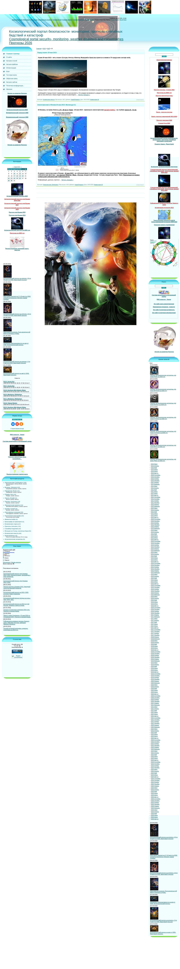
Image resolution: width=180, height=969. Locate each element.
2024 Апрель (155, 771)
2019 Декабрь (155, 679)
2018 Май (154, 644)
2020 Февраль (155, 683)
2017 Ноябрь (155, 633)
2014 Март (154, 552)
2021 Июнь (154, 712)
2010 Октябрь (155, 477)
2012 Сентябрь (155, 519)
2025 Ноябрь (155, 802)
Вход (121, 19)
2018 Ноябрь (155, 655)
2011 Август (154, 495)
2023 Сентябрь (155, 762)
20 (23, 176)
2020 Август (154, 694)
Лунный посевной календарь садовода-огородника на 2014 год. (15, 629)
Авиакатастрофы (10, 519)
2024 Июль (154, 775)
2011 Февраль (155, 484)
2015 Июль (154, 581)
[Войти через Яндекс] (17, 424)
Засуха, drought (10, 498)
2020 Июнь (154, 690)
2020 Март (154, 684)
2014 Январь (155, 548)
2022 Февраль (155, 727)
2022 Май (154, 732)
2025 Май (154, 791)
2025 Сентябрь (155, 799)
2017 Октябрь (155, 631)
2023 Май (154, 754)
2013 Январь (155, 526)
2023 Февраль (155, 749)
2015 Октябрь (155, 587)
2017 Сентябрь (155, 629)
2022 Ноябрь (155, 743)
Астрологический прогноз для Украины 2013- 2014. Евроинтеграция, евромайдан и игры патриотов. (16, 575)
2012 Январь (155, 504)
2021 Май (154, 710)
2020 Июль (154, 692)
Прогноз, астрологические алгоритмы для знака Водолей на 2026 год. (163, 389)
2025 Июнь (154, 793)
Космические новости (11, 533)
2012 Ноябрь (155, 523)
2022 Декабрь (155, 745)
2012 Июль (154, 515)
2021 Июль (154, 714)
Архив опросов (16, 562)
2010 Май (154, 467)
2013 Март (154, 530)
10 (14, 173)
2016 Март (154, 596)
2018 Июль (154, 648)
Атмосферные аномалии (12, 512)
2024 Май (154, 773)
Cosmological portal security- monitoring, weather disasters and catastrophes (66, 39)
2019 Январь (155, 659)
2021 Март (154, 707)
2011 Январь (155, 482)
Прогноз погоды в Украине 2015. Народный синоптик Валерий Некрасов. (16, 587)
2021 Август (154, 716)
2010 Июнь (154, 469)
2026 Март (154, 810)
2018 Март (154, 640)
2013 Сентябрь (155, 541)
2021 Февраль (155, 705)
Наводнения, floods (11, 491)
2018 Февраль (155, 639)
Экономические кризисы (12, 505)
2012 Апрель (155, 510)
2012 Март (154, 508)
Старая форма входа (17, 428)
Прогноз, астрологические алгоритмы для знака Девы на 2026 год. (163, 460)
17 (14, 176)
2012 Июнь (154, 513)
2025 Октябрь (155, 800)
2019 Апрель (155, 664)
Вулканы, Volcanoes (11, 487)
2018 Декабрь (155, 657)
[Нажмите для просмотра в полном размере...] (62, 87)
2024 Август (154, 776)
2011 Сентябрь (155, 497)
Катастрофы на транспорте (13, 521)
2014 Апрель (155, 554)
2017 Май (154, 622)
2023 (44, 48)
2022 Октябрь (155, 742)
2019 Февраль (155, 661)
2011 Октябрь (155, 499)
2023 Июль (154, 758)
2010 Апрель (155, 466)
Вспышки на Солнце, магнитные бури (16, 531)
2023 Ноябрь (155, 765)
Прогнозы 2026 (20, 43)
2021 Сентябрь (155, 718)
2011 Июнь (154, 491)
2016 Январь (155, 593)
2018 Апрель (155, 642)
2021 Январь (155, 703)
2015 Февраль (155, 572)
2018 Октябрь (155, 653)
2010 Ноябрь (155, 478)
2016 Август (154, 605)
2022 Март (154, 729)
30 (11, 180)
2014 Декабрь (155, 569)
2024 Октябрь (155, 780)
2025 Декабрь (155, 804)
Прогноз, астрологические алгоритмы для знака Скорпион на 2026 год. (163, 432)
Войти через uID (17, 419)
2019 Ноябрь (155, 677)
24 (14, 178)
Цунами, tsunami (10, 508)
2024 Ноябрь (155, 782)
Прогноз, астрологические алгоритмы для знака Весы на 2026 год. (163, 446)
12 (20, 173)
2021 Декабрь (155, 723)
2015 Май (154, 578)
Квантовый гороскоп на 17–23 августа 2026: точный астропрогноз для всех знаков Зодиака (17, 298)
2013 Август (154, 539)
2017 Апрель (155, 620)
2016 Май (154, 600)
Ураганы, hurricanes (11, 501)
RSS (125, 19)
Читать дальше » (84, 95)
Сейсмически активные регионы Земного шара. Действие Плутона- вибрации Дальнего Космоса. (16, 622)
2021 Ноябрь (155, 721)
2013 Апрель (155, 532)
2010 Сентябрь (155, 475)
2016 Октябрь (155, 609)
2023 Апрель (155, 753)
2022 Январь (155, 725)
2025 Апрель (155, 789)
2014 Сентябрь (155, 563)
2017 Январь (155, 615)
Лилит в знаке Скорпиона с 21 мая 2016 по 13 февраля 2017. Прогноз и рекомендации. (17, 616)
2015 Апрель (155, 576)
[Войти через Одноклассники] (21, 424)
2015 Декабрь (155, 591)
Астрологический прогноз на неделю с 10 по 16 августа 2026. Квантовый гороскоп (17, 314)
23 (11, 178)
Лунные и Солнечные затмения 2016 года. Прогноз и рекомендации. (16, 610)
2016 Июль (154, 604)
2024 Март (154, 769)
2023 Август (154, 760)
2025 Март (154, 787)
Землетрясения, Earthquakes (14, 482)
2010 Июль (154, 471)
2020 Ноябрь (155, 699)
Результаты (6, 562)
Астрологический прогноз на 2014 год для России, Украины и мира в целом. (16, 604)
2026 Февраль (155, 808)
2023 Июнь (154, 756)
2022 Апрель (155, 730)
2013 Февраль (155, 528)
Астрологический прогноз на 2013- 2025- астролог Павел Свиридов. (16, 593)
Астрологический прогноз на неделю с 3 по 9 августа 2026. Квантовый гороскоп (16, 362)
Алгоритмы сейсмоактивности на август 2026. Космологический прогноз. (16, 344)
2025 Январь (155, 786)
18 (17, 176)
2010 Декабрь (155, 480)
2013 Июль (154, 537)
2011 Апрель (155, 488)
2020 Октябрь (155, 697)
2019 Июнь (154, 668)
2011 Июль (154, 493)
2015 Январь (155, 570)
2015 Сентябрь (155, 585)
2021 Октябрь (155, 719)
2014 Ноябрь (155, 567)
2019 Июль (154, 670)
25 (17, 178)
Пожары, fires (9, 494)
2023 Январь (155, 747)
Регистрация (115, 19)
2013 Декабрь (155, 547)
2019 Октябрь (155, 675)
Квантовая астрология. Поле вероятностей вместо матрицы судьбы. (16, 332)
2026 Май (154, 813)
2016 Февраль (155, 594)
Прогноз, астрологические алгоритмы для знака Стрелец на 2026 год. (163, 418)
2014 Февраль (155, 550)
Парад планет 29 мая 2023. (47, 52)
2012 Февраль (155, 506)
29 (8, 180)
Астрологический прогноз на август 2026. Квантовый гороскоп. (16, 374)
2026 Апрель (155, 811)
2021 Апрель (155, 708)
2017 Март (154, 618)
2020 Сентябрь (155, 696)
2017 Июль (154, 626)
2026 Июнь (154, 815)
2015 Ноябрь (155, 589)
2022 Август (154, 738)
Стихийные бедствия (11, 528)
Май (48, 48)
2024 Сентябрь (155, 778)
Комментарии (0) (94, 99)
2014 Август (154, 561)
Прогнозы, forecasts (11, 526)
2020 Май (154, 688)
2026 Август (154, 819)
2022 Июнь (154, 734)
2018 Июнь (154, 646)
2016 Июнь (154, 602)
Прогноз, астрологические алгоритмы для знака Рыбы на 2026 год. (163, 376)
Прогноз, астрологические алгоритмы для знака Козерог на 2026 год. (163, 403)
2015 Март (154, 574)
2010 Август (154, 473)
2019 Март (154, 662)
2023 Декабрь (155, 767)
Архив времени (9, 535)
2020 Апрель (155, 686)
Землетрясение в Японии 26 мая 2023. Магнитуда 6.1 (56, 105)
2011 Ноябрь (155, 501)
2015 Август (154, 583)
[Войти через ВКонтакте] (13, 424)
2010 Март (154, 464)
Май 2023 (17, 167)
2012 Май (154, 512)
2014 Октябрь (155, 565)
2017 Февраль (155, 616)
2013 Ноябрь (155, 545)
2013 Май (154, 534)
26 (20, 178)
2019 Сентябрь (155, 673)
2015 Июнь (154, 580)
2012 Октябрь (155, 521)
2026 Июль (154, 817)
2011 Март (154, 486)
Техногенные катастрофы (13, 516)
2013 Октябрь (155, 543)
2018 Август (154, 650)
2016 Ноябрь (155, 611)
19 (20, 176)
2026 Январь (155, 806)
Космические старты (11, 524)
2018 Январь (155, 637)
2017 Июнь (154, 624)
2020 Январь (155, 681)
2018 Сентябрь (155, 651)
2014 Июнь (154, 558)
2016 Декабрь (155, 613)
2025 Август (154, 797)
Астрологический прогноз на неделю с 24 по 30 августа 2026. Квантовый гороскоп (17, 279)
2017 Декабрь (155, 635)
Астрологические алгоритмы (14, 539)
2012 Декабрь (155, 524)
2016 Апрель (155, 598)
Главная (38, 48)
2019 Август (154, 672)
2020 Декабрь (155, 701)
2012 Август (154, 517)
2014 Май (154, 556)
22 (8, 178)
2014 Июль (154, 559)
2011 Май (154, 490)
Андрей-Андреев (75, 99)
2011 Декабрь (155, 502)
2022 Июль (154, 736)
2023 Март (154, 751)
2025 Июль (154, 795)
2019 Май (154, 666)
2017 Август (154, 627)
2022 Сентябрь (155, 740)
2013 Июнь (154, 535)
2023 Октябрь (155, 764)
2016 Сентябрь (155, 607)
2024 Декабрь (155, 784)
